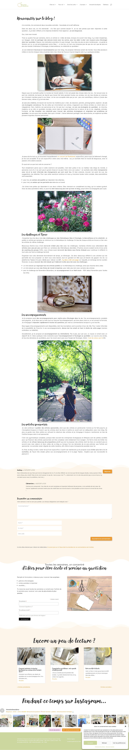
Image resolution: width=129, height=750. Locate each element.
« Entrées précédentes (23, 687)
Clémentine (30, 483)
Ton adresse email (24, 610)
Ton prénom (23, 601)
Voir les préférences (119, 743)
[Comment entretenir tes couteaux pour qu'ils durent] (71, 721)
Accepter (90, 743)
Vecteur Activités (56, 739)
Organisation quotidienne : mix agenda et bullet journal (64, 669)
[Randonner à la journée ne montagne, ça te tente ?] (19, 721)
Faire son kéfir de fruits (93, 668)
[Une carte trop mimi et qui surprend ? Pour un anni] (123, 721)
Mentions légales (110, 746)
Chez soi (52, 4)
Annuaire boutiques (95, 4)
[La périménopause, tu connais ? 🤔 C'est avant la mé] (84, 721)
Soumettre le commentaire (101, 539)
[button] (125, 726)
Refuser (104, 743)
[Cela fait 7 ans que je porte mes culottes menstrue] (97, 721)
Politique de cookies (100, 746)
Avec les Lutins (71, 4)
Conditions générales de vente (74, 741)
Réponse (107, 471)
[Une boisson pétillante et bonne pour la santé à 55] (110, 721)
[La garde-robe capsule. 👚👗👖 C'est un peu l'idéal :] (45, 721)
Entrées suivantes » (106, 687)
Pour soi (60, 4)
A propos (82, 4)
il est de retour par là (95, 338)
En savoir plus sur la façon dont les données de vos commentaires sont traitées (70, 547)
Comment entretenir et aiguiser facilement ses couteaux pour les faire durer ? (30, 670)
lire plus (21, 680)
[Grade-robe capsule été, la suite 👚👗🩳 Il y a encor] (32, 721)
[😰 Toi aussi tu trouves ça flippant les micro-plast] (58, 721)
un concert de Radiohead (66, 156)
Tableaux (105, 4)
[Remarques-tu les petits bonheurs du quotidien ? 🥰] (6, 721)
